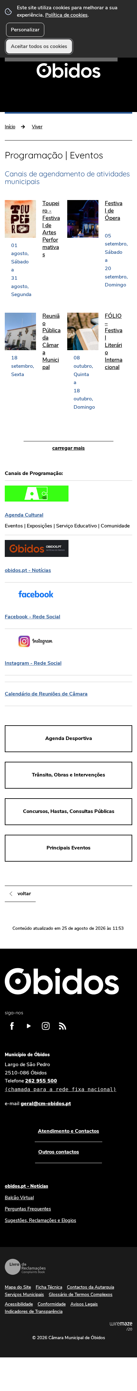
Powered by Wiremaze (121, 1326)
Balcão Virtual (19, 1197)
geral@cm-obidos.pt (46, 1103)
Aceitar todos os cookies (39, 46)
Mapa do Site (18, 1287)
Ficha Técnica (49, 1287)
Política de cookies (66, 15)
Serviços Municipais (24, 1294)
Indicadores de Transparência (33, 1311)
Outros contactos (58, 1151)
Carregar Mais (68, 448)
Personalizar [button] (25, 29)
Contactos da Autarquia (90, 1287)
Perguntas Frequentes (28, 1209)
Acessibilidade (19, 1304)
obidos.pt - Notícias (26, 1186)
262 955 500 (60, 1084)
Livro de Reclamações (25, 1267)
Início (10, 127)
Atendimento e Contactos (68, 1131)
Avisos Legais (84, 1304)
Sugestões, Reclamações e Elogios (40, 1220)
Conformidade (52, 1304)
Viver (37, 127)
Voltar (24, 893)
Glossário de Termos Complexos (80, 1294)
